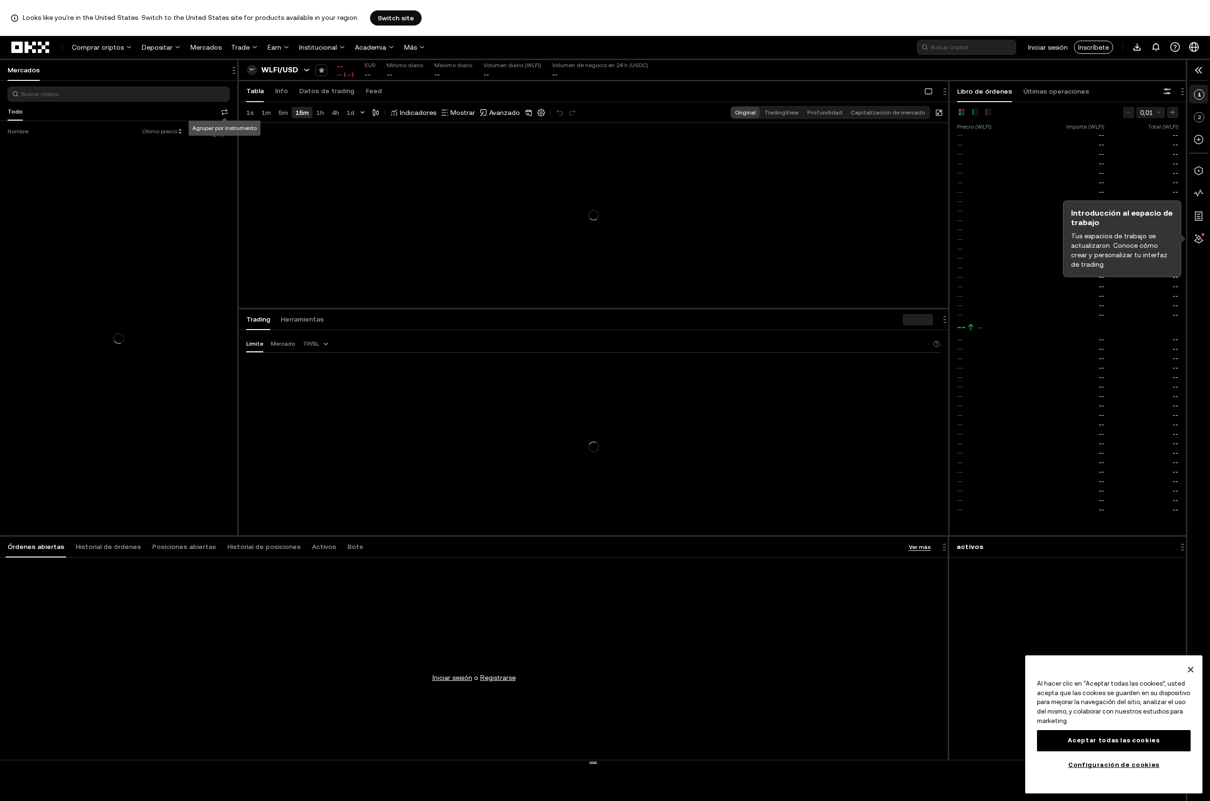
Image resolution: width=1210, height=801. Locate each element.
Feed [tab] (374, 91)
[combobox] (316, 344)
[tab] (36, 547)
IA (135, 111)
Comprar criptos (98, 47)
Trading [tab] (258, 319)
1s (250, 112)
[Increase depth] (1172, 112)
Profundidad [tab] (824, 112)
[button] (36, 547)
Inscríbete (1093, 47)
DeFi (119, 111)
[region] (1113, 724)
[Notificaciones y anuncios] (1156, 47)
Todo (15, 111)
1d (350, 112)
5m (283, 112)
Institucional (318, 47)
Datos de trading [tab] (326, 91)
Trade (240, 47)
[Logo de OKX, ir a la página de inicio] (30, 47)
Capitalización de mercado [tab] (888, 112)
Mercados (206, 47)
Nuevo (57, 111)
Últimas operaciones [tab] (1056, 91)
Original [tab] (745, 112)
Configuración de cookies (1113, 764)
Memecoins (90, 111)
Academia (370, 47)
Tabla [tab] (255, 91)
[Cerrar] (1190, 669)
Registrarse (498, 677)
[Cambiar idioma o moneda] (1194, 47)
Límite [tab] (254, 343)
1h (320, 112)
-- (961, 327)
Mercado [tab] (283, 343)
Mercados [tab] (24, 70)
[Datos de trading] (1198, 193)
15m (302, 112)
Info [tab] (281, 91)
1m (266, 112)
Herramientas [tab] (302, 319)
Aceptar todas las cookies (1113, 740)
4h (335, 112)
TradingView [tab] (781, 112)
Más (410, 47)
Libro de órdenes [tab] (984, 91)
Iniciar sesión (1048, 47)
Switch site (396, 18)
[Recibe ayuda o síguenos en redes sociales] (1175, 47)
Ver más (920, 547)
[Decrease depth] (1128, 112)
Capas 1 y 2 (161, 111)
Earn (274, 47)
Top (36, 111)
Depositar (157, 47)
